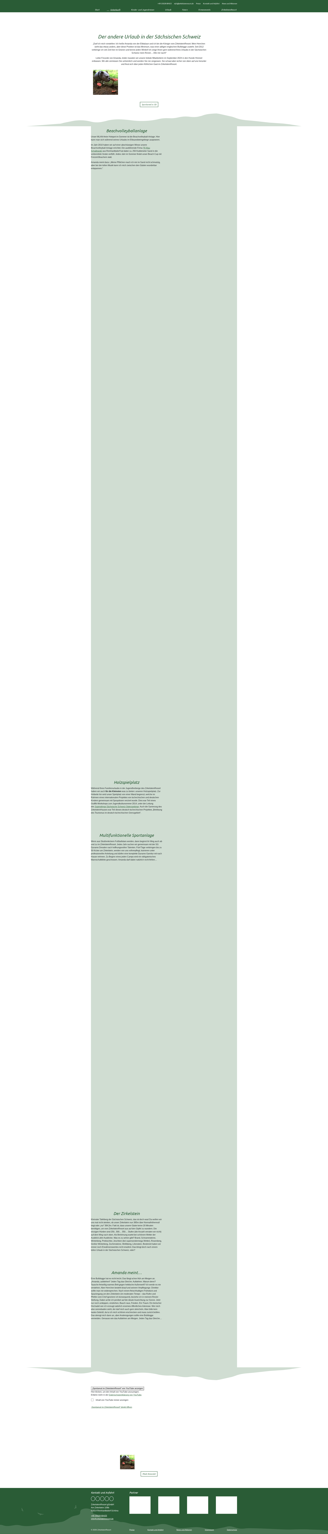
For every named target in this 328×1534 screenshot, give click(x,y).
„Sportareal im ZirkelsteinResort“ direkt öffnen (111, 1407)
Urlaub (168, 9)
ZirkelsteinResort (229, 9)
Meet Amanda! (149, 1473)
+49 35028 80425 (164, 3)
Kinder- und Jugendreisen (142, 9)
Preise (198, 3)
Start (97, 9)
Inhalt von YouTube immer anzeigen (112, 1400)
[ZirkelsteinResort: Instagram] (107, 1499)
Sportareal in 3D (149, 104)
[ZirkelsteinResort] (93, 1499)
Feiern (185, 9)
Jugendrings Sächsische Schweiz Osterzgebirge (117, 807)
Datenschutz (232, 1530)
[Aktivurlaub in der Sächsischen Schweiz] (100, 2)
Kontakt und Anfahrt (211, 3)
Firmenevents (204, 9)
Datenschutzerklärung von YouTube (125, 1395)
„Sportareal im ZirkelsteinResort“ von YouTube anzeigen (117, 1388)
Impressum (209, 1530)
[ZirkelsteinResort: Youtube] (111, 1499)
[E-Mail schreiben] (98, 1499)
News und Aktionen (229, 3)
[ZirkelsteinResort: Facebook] (102, 1499)
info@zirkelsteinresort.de (183, 3)
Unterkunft (115, 9)
